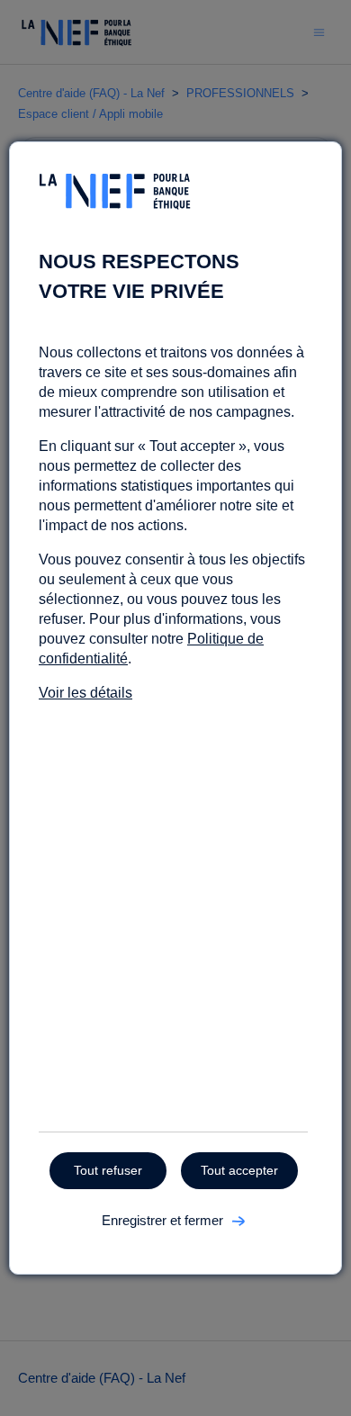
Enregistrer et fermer (162, 1220)
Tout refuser (108, 1170)
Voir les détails (85, 692)
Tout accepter (239, 1170)
